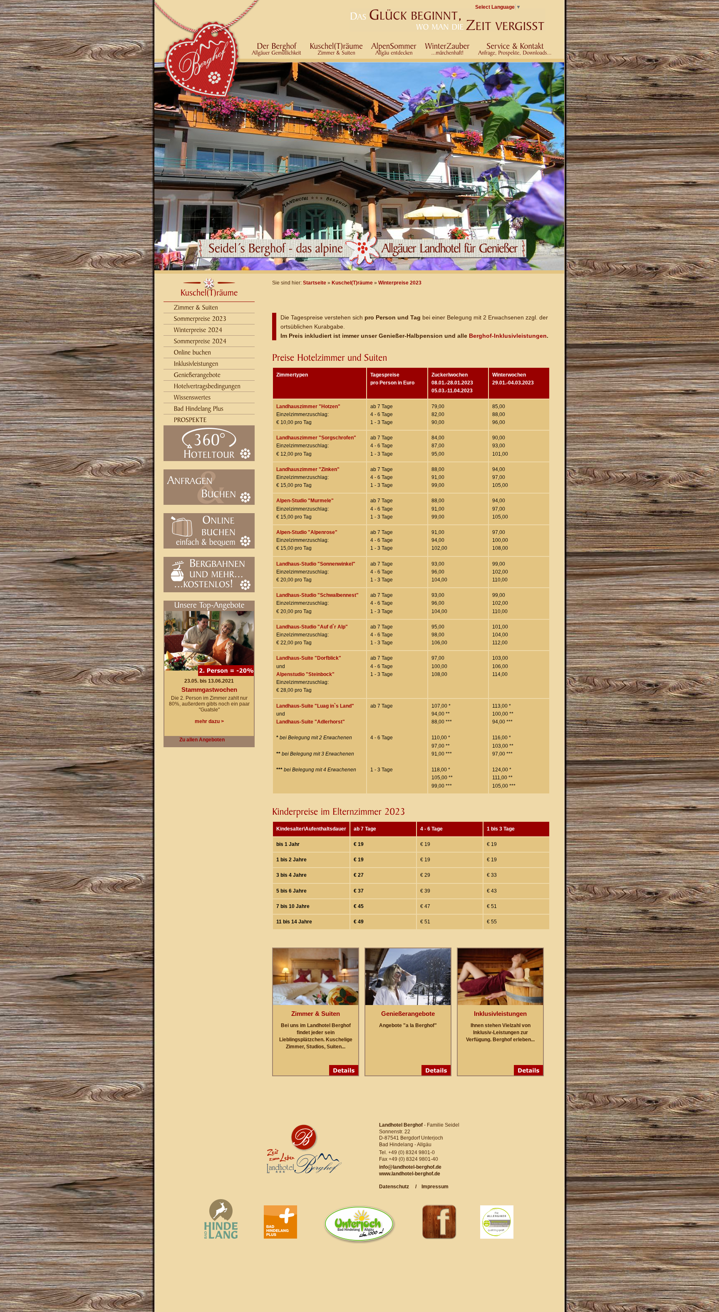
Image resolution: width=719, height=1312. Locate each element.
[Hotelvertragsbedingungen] (207, 385)
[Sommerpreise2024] (200, 340)
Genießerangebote (408, 1013)
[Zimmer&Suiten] (196, 306)
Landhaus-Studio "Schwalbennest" (317, 595)
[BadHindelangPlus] (199, 408)
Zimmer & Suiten (315, 1013)
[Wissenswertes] (192, 396)
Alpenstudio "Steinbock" (305, 674)
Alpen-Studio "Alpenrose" (306, 532)
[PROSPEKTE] (190, 419)
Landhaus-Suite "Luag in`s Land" (315, 706)
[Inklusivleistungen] (196, 363)
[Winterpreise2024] (198, 329)
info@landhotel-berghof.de (410, 1167)
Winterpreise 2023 (399, 283)
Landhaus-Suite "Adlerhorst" (310, 722)
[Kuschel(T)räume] (209, 292)
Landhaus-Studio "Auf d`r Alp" (312, 627)
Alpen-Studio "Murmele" (305, 501)
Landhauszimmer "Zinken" (308, 469)
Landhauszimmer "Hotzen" (308, 406)
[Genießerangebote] (197, 374)
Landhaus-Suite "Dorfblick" (308, 658)
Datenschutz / (398, 1187)
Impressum (433, 1187)
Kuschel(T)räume (352, 283)
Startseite (314, 283)
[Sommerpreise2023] (200, 318)
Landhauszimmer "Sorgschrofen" (316, 438)
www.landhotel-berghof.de (409, 1174)
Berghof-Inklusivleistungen (508, 335)
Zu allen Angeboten (202, 740)
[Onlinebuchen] (192, 351)
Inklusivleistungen (500, 1013)
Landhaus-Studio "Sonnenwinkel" (315, 564)
